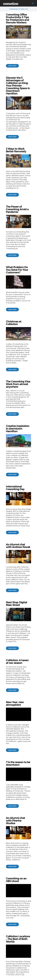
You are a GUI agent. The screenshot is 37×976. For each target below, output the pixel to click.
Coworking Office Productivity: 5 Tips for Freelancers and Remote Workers (17, 18)
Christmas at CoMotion (13, 323)
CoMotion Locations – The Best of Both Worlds (18, 939)
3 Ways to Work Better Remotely (16, 150)
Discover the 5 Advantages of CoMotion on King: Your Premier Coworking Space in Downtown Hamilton (18, 85)
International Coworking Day (15, 488)
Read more (12, 65)
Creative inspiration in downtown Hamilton (17, 428)
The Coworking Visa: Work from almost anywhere (18, 384)
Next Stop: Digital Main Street (16, 604)
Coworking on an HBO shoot (16, 880)
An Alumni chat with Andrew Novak (18, 546)
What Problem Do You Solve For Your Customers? (17, 270)
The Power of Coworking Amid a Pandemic (17, 209)
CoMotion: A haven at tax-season (17, 661)
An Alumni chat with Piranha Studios (15, 820)
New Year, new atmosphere (15, 703)
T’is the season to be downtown (18, 763)
